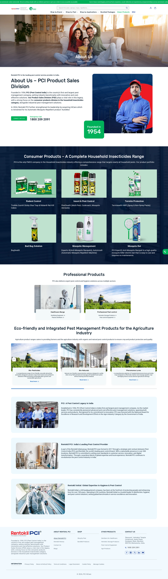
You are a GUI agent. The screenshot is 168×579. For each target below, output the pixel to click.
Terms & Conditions (60, 564)
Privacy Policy (29, 564)
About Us (87, 52)
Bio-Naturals (84, 370)
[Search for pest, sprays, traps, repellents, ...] (127, 8)
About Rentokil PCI (60, 538)
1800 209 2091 (40, 119)
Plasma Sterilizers (57, 317)
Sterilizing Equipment (57, 315)
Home (80, 52)
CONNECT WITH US (19, 118)
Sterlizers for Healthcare (109, 538)
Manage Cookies (98, 564)
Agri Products (105, 548)
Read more (33, 381)
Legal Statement (74, 564)
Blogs (55, 548)
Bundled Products (83, 541)
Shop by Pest (82, 538)
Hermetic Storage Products (106, 315)
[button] (57, 12)
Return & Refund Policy (43, 564)
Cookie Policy (86, 564)
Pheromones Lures (133, 370)
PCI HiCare (87, 574)
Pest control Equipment (107, 317)
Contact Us (57, 545)
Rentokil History (59, 541)
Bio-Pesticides (34, 370)
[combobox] (93, 8)
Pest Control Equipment (109, 545)
